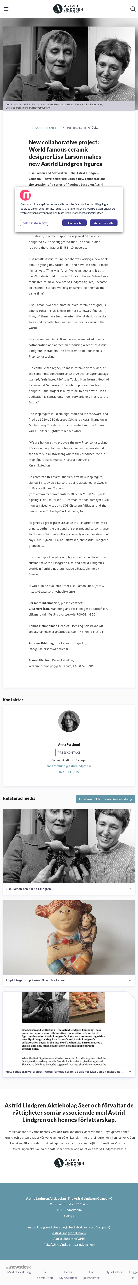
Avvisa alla (75, 223)
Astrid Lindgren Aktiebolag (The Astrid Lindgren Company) (69, 1227)
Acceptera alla (103, 223)
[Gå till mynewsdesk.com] (18, 1267)
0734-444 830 (69, 772)
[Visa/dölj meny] (6, 9)
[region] (69, 209)
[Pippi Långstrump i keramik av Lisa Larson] (69, 937)
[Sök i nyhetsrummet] (133, 9)
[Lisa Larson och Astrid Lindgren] (69, 846)
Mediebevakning (19, 1272)
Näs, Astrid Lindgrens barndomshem (69, 1244)
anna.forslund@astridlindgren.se (69, 766)
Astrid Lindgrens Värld (69, 1239)
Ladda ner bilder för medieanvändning (105, 799)
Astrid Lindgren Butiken (69, 1233)
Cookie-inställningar (34, 222)
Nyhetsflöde (114, 1272)
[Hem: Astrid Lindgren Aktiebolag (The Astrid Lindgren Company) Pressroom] (68, 9)
